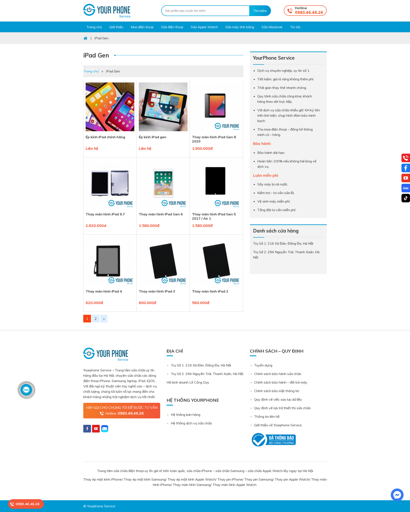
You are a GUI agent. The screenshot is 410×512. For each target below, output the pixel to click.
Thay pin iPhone (229, 479)
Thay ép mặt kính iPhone (102, 479)
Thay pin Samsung (258, 479)
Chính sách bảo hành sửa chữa (277, 374)
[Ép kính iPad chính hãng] (110, 132)
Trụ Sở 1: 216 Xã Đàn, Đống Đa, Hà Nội (201, 365)
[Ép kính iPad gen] (163, 132)
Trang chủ (91, 71)
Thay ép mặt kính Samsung (144, 479)
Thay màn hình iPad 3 (157, 291)
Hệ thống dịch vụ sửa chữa (191, 423)
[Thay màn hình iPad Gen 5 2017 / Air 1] (216, 209)
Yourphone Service (106, 10)
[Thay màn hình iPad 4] (110, 286)
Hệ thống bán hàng (185, 414)
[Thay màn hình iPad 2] (216, 286)
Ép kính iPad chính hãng (105, 137)
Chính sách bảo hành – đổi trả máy (280, 382)
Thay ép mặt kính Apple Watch (191, 479)
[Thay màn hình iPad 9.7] (110, 209)
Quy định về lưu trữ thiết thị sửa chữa (282, 408)
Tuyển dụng (263, 365)
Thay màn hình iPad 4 (104, 291)
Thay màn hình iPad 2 (210, 291)
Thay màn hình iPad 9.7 (105, 214)
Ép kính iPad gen (152, 137)
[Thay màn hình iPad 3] (163, 286)
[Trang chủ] (85, 38)
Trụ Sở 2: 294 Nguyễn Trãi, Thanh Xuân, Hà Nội (207, 374)
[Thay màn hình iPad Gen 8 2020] (216, 132)
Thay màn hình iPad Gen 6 (161, 214)
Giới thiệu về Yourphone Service (278, 425)
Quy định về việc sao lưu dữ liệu (278, 399)
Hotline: (124, 413)
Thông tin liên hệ (267, 416)
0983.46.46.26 (309, 12)
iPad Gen (96, 55)
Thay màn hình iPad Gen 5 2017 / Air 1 (214, 216)
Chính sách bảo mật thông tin (276, 391)
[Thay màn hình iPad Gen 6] (163, 209)
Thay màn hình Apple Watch (234, 485)
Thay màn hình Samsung (192, 485)
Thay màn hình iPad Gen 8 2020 (214, 139)
